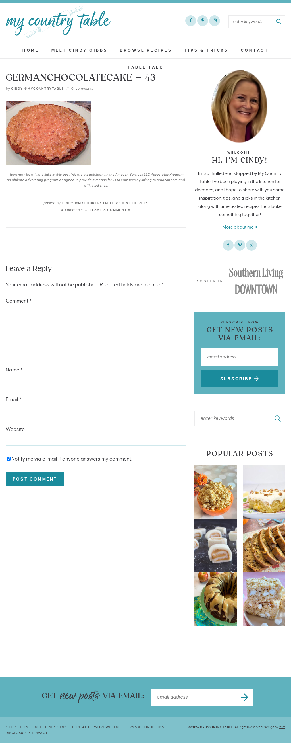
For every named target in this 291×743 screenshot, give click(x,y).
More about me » (240, 227)
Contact (255, 50)
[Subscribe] (244, 697)
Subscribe (237, 379)
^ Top (11, 727)
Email (13, 399)
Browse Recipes (146, 50)
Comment (19, 301)
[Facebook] (190, 20)
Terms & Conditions (145, 727)
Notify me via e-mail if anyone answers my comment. (71, 459)
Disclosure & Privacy (27, 732)
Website (15, 429)
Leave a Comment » (110, 210)
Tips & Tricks (206, 50)
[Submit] (279, 22)
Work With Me (107, 727)
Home (30, 50)
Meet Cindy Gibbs (79, 50)
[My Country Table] (58, 22)
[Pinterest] (202, 20)
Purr (282, 727)
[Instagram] (214, 20)
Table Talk (145, 67)
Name (14, 370)
